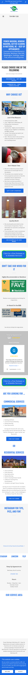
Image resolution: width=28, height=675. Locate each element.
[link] (14, 9)
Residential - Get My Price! (14, 79)
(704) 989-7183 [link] (14, 574)
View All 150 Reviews (14, 342)
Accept (20, 671)
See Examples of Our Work (14, 240)
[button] (3, 16)
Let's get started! (14, 190)
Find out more (14, 439)
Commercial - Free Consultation (14, 84)
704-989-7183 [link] (14, 16)
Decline (7, 671)
